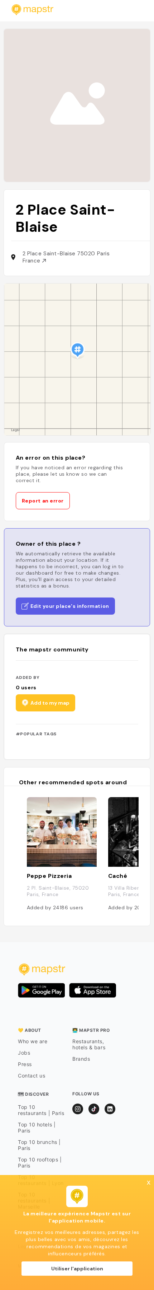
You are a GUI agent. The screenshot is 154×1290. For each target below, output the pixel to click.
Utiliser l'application (77, 1268)
